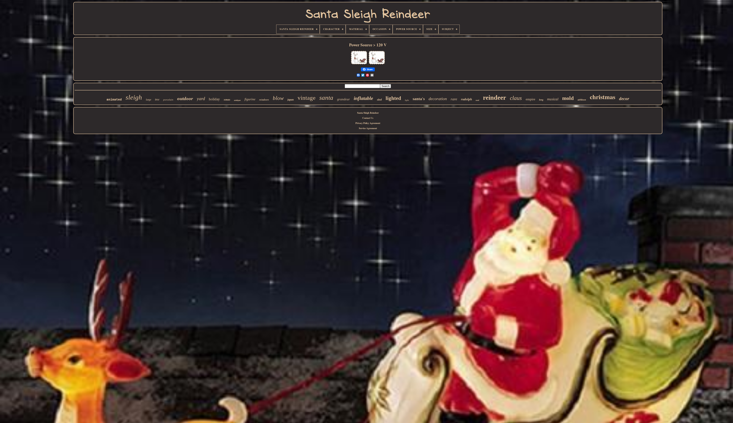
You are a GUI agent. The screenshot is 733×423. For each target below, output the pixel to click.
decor (624, 98)
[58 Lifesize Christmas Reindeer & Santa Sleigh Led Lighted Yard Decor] (359, 64)
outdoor (185, 98)
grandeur (343, 99)
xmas (227, 99)
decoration (438, 98)
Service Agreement (368, 128)
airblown (582, 99)
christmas (602, 96)
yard (201, 98)
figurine (250, 99)
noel (477, 100)
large (148, 99)
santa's (419, 99)
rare (454, 99)
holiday (214, 99)
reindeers (264, 99)
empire (530, 99)
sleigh (134, 97)
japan (290, 99)
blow (278, 98)
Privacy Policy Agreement (367, 123)
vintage (307, 97)
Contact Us (367, 118)
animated (114, 99)
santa (326, 97)
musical (552, 99)
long (541, 99)
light (407, 100)
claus (516, 98)
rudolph (466, 99)
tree (157, 99)
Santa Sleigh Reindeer (368, 112)
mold (568, 98)
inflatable (363, 98)
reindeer (494, 97)
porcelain (168, 99)
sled (379, 99)
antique (237, 100)
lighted (393, 98)
